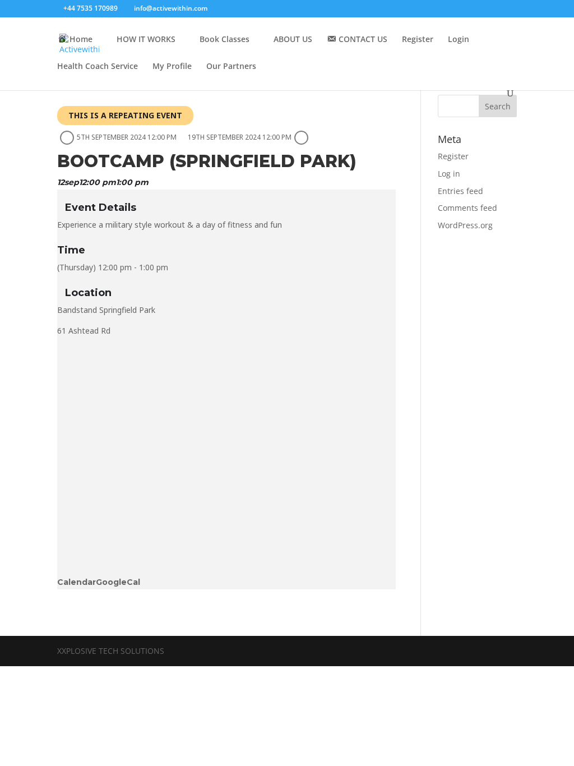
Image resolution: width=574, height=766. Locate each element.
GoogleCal (118, 582)
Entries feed (460, 191)
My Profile (172, 66)
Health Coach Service (97, 66)
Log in (449, 173)
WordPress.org (465, 225)
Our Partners (231, 66)
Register (417, 39)
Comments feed (467, 207)
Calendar (76, 582)
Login (458, 39)
